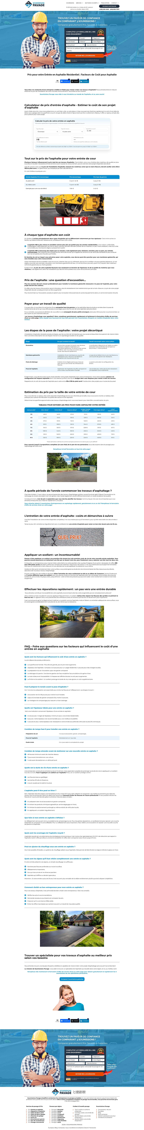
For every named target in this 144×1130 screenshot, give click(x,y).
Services (78, 3)
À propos (51, 1128)
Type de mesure (65, 128)
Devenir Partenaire (90, 1128)
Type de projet (40, 128)
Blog (56, 1128)
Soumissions (70, 3)
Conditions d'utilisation (76, 1128)
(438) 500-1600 (104, 9)
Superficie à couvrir (91, 128)
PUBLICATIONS (105, 3)
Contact (114, 3)
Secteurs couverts (91, 3)
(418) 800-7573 (114, 9)
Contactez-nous (63, 1128)
